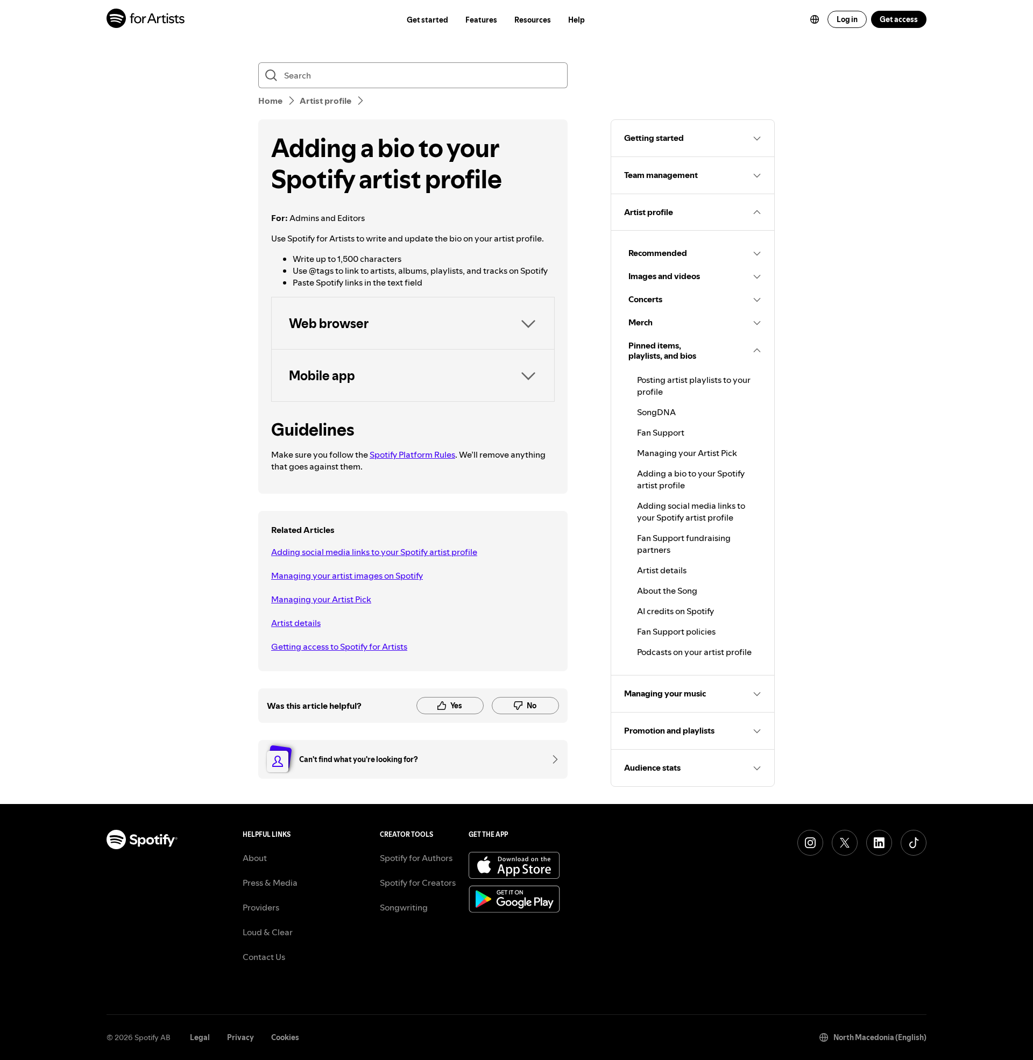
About (255, 858)
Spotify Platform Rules (412, 454)
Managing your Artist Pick (321, 599)
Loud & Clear (268, 932)
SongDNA (656, 412)
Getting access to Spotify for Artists (339, 646)
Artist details (296, 623)
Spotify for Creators (418, 882)
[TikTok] (913, 843)
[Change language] (814, 19)
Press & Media (270, 882)
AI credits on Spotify (675, 611)
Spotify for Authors (416, 858)
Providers (261, 907)
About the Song (667, 590)
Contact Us (264, 957)
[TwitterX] (845, 843)
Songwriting (404, 907)
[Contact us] (551, 759)
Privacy (240, 1037)
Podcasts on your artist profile (694, 652)
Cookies (285, 1037)
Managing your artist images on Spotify (347, 575)
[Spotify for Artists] (146, 20)
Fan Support (660, 432)
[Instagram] (810, 843)
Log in (847, 19)
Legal (200, 1037)
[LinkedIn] (879, 843)
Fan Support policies (676, 631)
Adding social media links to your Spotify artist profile (374, 552)
